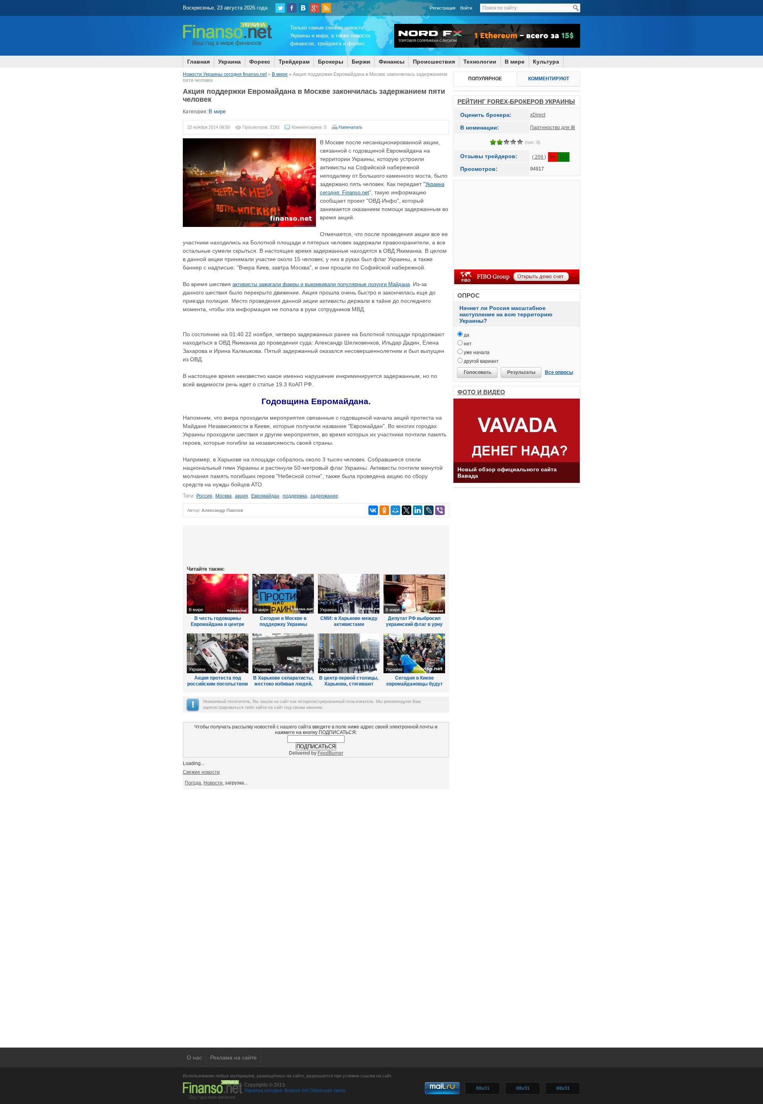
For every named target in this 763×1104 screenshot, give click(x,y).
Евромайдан (265, 496)
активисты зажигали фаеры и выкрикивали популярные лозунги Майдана (321, 284)
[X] (406, 510)
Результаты (521, 372)
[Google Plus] (315, 8)
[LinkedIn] (417, 510)
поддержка (295, 496)
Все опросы (559, 372)
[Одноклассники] (384, 510)
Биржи (361, 61)
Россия (204, 496)
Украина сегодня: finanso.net (276, 1090)
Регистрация (442, 8)
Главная (198, 61)
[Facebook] (291, 8)
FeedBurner (330, 753)
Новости (213, 783)
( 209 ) (539, 157)
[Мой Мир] (395, 510)
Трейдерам (294, 61)
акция (241, 496)
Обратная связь (328, 1090)
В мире (515, 61)
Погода (193, 783)
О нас (194, 1057)
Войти (466, 8)
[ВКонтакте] (303, 8)
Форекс (259, 61)
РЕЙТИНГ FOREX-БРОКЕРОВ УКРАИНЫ (516, 101)
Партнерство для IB (552, 127)
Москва (223, 496)
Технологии (479, 61)
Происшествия (434, 61)
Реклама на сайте (233, 1057)
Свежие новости (201, 772)
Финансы (392, 61)
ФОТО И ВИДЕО (481, 392)
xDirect (537, 115)
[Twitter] (280, 8)
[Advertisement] (316, 545)
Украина (229, 61)
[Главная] (227, 45)
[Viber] (440, 510)
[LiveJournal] (429, 510)
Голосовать (477, 372)
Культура (546, 61)
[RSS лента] (326, 8)
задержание (324, 496)
